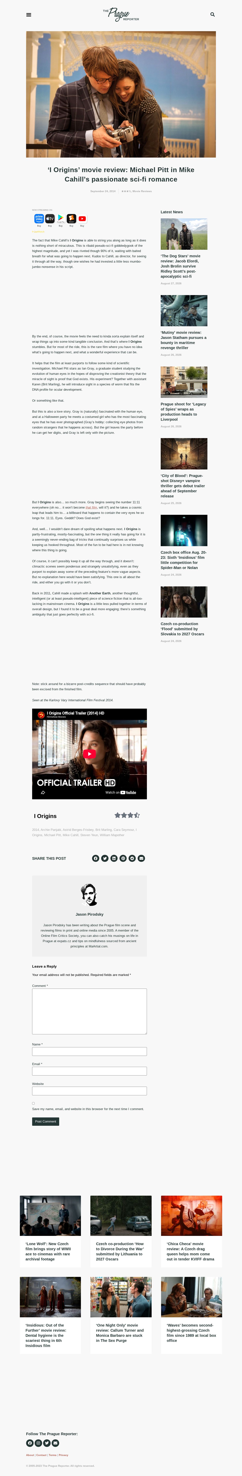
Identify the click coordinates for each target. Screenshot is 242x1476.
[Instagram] (38, 1443)
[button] (29, 15)
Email (37, 1064)
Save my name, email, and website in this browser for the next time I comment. (88, 1109)
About (30, 1455)
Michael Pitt (52, 835)
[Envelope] (55, 1443)
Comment (40, 986)
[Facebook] (30, 1443)
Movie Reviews (142, 191)
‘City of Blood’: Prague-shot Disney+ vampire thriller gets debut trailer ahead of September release (183, 486)
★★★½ (126, 191)
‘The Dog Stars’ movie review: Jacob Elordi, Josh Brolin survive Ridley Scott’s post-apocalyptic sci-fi (180, 266)
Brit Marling (103, 830)
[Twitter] (47, 1443)
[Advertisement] (89, 301)
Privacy (63, 1455)
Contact (41, 1455)
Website (38, 1084)
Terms (53, 1455)
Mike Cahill (70, 835)
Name (37, 1044)
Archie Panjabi (51, 830)
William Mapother (112, 835)
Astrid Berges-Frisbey (78, 830)
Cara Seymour (124, 830)
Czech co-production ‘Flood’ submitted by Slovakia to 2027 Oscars (182, 629)
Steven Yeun (89, 835)
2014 (35, 830)
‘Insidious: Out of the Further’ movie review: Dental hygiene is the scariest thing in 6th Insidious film (46, 1335)
